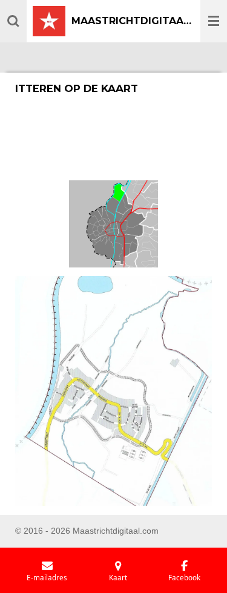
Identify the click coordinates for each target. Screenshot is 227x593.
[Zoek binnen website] (13, 21)
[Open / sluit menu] (213, 21)
